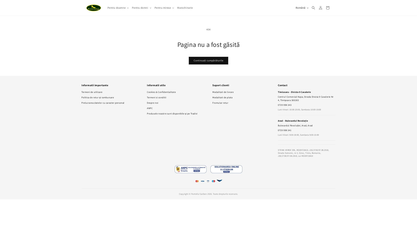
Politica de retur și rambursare (97, 97)
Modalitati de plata (222, 97)
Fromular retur (220, 102)
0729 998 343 (284, 104)
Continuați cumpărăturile (208, 60)
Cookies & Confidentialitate (161, 92)
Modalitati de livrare (223, 92)
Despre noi (152, 102)
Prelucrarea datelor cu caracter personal (102, 102)
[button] (118, 8)
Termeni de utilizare (91, 92)
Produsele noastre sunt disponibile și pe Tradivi (172, 113)
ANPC (150, 108)
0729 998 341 (284, 130)
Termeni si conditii (156, 97)
